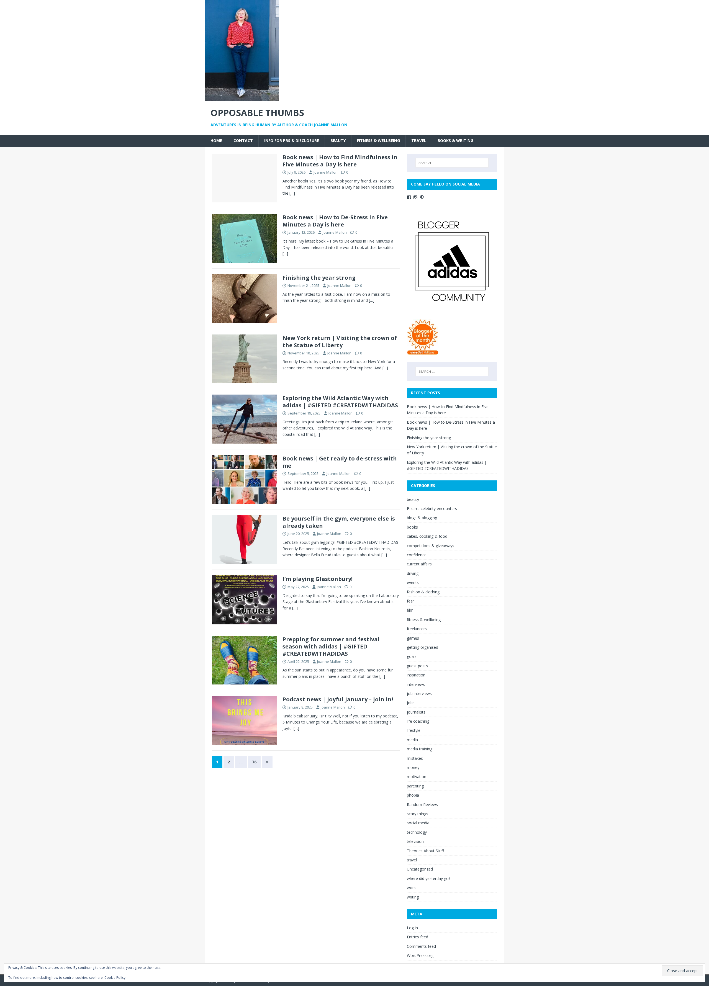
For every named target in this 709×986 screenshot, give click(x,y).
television (415, 841)
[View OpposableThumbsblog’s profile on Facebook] (409, 197)
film (410, 610)
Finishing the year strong (319, 277)
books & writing (455, 140)
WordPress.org (420, 955)
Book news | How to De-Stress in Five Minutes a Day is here (335, 220)
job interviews (419, 693)
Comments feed (421, 946)
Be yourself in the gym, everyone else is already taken (338, 522)
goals (412, 656)
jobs (411, 702)
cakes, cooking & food (427, 536)
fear (410, 601)
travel (418, 140)
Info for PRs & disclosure (291, 140)
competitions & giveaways (430, 545)
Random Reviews (422, 804)
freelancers (417, 628)
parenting (415, 786)
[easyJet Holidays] (423, 352)
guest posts (417, 665)
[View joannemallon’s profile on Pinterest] (422, 197)
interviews (416, 684)
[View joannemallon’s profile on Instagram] (415, 197)
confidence (417, 554)
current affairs (419, 564)
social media (418, 822)
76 (254, 761)
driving (412, 573)
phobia (413, 795)
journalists (416, 712)
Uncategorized (420, 869)
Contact (243, 140)
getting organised (422, 647)
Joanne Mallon (326, 172)
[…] (292, 193)
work (411, 887)
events (413, 582)
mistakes (415, 758)
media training (419, 748)
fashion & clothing (423, 591)
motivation (416, 776)
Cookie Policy (114, 977)
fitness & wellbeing (378, 140)
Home (216, 140)
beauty (338, 140)
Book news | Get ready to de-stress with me (339, 462)
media (412, 739)
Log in (412, 927)
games (413, 638)
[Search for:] (452, 163)
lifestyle (413, 730)
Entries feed (417, 936)
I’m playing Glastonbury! (317, 579)
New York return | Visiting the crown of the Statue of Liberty (339, 341)
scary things (417, 813)
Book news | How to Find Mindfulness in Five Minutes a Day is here (339, 160)
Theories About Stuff (425, 850)
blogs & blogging (422, 517)
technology (417, 832)
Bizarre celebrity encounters (432, 508)
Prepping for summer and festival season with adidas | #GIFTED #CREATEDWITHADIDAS (331, 646)
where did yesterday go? (428, 878)
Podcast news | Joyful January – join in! (337, 699)
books (412, 527)
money (413, 767)
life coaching (418, 721)
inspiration (416, 675)
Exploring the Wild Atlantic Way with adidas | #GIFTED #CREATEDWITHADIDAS (340, 401)
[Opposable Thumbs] (242, 98)
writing (413, 897)
